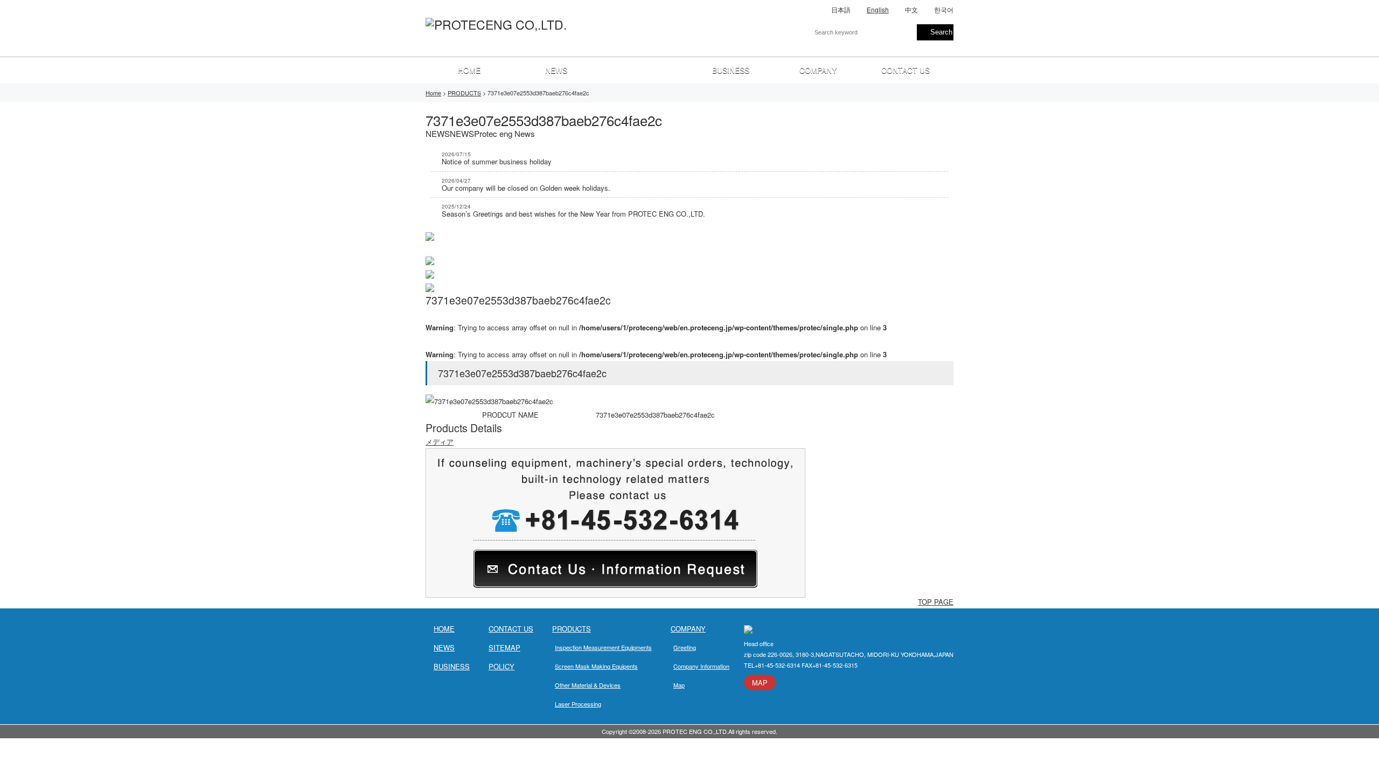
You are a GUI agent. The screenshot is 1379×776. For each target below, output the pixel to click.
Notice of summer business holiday (497, 158)
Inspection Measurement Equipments (603, 647)
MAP (760, 682)
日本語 (841, 9)
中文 (911, 9)
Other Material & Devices (588, 685)
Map (679, 685)
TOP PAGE (935, 602)
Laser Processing (578, 703)
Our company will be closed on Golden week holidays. (526, 185)
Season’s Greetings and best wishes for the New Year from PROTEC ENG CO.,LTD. (573, 211)
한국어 (943, 9)
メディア (440, 441)
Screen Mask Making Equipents (596, 666)
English (878, 9)
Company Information (701, 666)
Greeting (684, 647)
